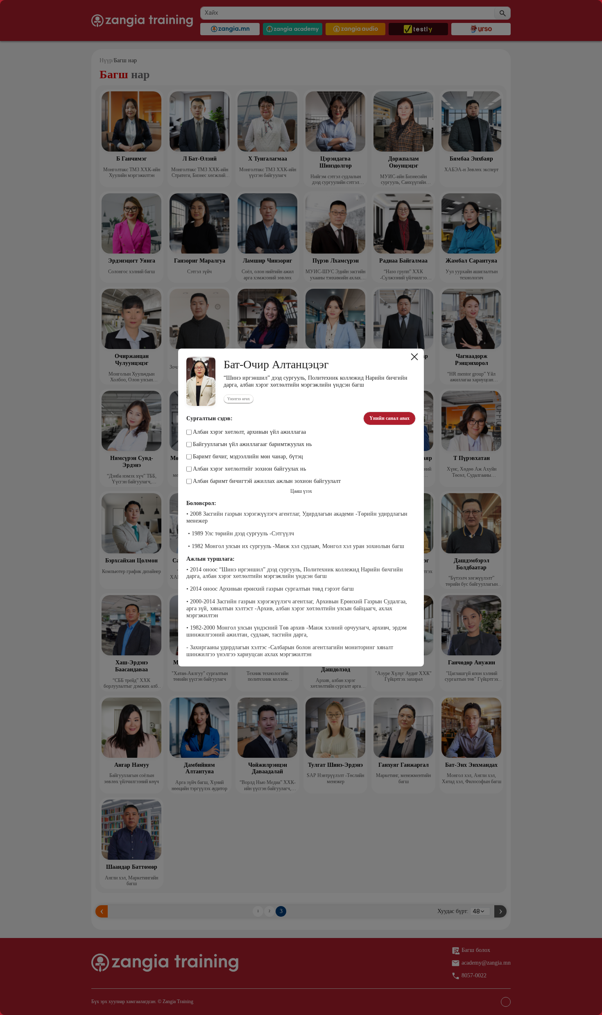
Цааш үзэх (301, 491)
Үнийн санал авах (389, 418)
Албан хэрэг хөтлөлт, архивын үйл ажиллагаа (249, 432)
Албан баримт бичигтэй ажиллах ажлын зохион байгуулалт (267, 481)
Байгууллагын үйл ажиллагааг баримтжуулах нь (252, 444)
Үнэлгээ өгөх (238, 398)
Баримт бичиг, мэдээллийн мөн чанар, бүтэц (248, 457)
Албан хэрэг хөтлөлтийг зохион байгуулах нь (249, 469)
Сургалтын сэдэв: (209, 418)
